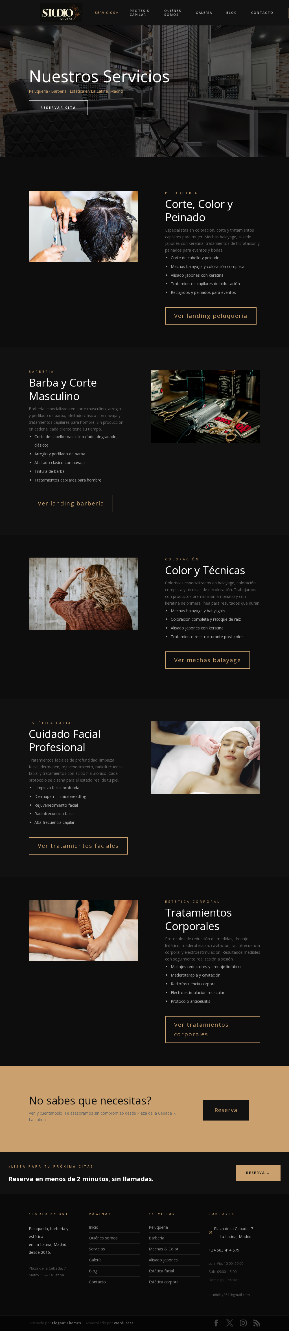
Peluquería (158, 1227)
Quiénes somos (103, 1238)
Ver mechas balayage (207, 660)
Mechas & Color (163, 1249)
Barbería (156, 1238)
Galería (204, 13)
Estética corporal (164, 1282)
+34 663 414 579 (224, 1250)
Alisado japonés (163, 1260)
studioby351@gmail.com (229, 1294)
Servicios (105, 13)
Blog (231, 13)
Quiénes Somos (172, 13)
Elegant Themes (66, 1323)
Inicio (93, 1227)
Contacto (262, 13)
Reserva (225, 1110)
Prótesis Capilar (140, 13)
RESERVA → (258, 1172)
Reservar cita (58, 107)
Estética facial (161, 1271)
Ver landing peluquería (211, 316)
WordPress (123, 1323)
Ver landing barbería (71, 503)
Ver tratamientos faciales (78, 845)
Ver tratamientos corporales (201, 1029)
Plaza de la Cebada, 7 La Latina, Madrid (233, 1232)
